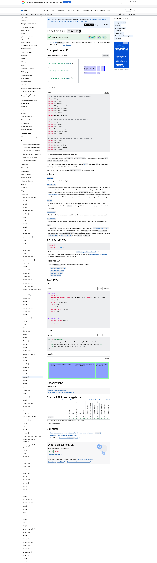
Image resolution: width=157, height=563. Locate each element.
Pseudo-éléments (27, 181)
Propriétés (25, 168)
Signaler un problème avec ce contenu (78, 462)
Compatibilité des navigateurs (123, 36)
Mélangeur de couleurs (30, 157)
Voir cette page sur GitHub (56, 462)
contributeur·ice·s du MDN (85, 459)
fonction (51, 42)
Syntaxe (117, 25)
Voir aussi (118, 38)
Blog (108, 10)
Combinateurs (26, 174)
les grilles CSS (67, 45)
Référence (24, 164)
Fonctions (25, 194)
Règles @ (25, 184)
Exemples (118, 30)
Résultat (50, 354)
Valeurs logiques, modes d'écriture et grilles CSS (64, 435)
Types (24, 191)
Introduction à (68, 438)
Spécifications (119, 33)
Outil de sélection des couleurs (32, 154)
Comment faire (26, 133)
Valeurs (50, 174)
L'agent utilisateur (53, 194)
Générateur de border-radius (31, 147)
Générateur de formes (29, 160)
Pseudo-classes (27, 178)
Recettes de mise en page (30, 137)
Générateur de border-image (31, 144)
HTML (49, 330)
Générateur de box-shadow (31, 151)
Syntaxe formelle (120, 28)
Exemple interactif (120, 23)
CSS (55, 42)
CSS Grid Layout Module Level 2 (86, 252)
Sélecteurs (25, 171)
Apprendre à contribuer (55, 454)
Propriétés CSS (53, 261)
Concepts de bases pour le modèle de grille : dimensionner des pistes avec (75, 433)
